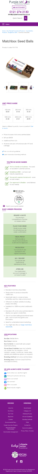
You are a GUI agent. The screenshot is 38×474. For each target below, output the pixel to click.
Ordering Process (27, 414)
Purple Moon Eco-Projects (11, 425)
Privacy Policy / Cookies (27, 431)
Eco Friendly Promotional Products (16, 31)
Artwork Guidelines (27, 416)
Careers (10, 419)
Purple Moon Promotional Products (19, 2)
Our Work (10, 414)
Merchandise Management (10, 432)
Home (4, 31)
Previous (4, 87)
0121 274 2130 (19, 11)
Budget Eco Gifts (12, 32)
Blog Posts (10, 416)
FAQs (27, 422)
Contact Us (27, 425)
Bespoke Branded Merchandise (10, 428)
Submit (25, 18)
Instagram (21, 462)
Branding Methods (27, 419)
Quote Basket (27, 408)
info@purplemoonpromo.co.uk (19, 14)
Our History (10, 411)
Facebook (16, 462)
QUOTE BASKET (20, 7)
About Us (10, 408)
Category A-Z (27, 411)
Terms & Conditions (27, 428)
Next (33, 87)
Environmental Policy (10, 422)
